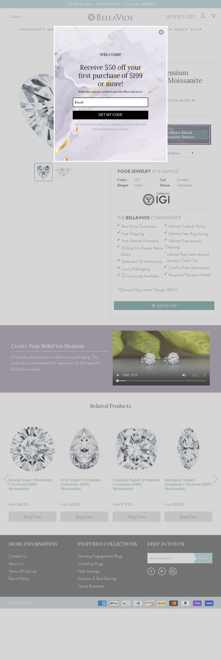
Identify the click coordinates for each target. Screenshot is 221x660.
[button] (161, 32)
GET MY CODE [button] (110, 115)
